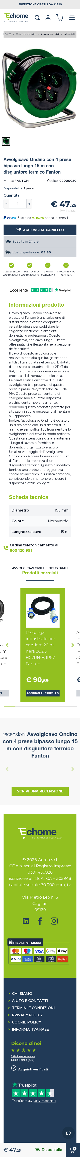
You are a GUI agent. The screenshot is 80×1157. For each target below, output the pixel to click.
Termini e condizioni (31, 1008)
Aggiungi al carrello (42, 693)
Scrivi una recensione (40, 791)
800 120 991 (21, 550)
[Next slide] (72, 92)
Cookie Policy (24, 1022)
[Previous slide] (7, 92)
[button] (6, 141)
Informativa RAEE (28, 1029)
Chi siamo (20, 993)
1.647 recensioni (23, 1056)
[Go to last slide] (7, 645)
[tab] (9, 706)
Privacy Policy (25, 1015)
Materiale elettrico (26, 34)
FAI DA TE (6, 34)
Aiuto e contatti (28, 1001)
